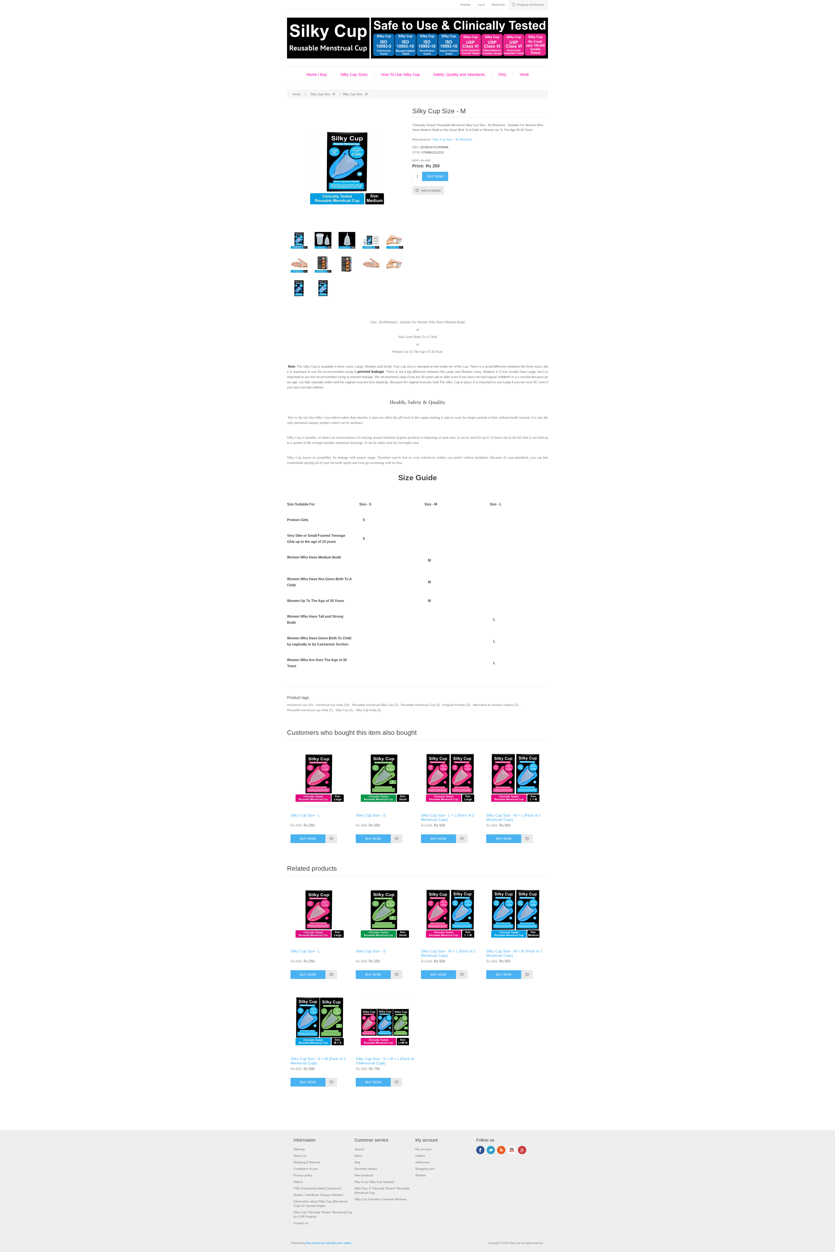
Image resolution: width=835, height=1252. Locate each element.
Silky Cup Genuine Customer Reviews (380, 1199)
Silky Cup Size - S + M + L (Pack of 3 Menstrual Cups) (385, 1061)
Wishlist (420, 1175)
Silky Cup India (366, 710)
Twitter (491, 1150)
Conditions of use (305, 1168)
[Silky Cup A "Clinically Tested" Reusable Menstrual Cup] (299, 240)
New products (363, 1175)
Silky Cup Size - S (371, 815)
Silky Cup (342, 710)
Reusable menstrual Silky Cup (372, 705)
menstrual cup (297, 705)
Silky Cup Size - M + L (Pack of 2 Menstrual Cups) (513, 817)
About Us (300, 1155)
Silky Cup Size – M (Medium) (452, 139)
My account (423, 1149)
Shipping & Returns (307, 1162)
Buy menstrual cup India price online (328, 1243)
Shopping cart (424, 1168)
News (358, 1155)
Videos (298, 1182)
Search (359, 1149)
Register (466, 4)
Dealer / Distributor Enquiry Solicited (318, 1195)
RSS (501, 1150)
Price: (418, 165)
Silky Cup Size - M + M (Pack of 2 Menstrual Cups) (514, 953)
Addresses (422, 1162)
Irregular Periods (453, 705)
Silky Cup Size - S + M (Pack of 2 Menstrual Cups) (318, 1061)
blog (357, 1162)
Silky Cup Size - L (305, 815)
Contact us (301, 1223)
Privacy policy (303, 1175)
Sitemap (299, 1149)
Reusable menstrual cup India (307, 710)
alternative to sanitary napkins (493, 705)
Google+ (522, 1150)
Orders (420, 1155)
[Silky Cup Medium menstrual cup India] (347, 264)
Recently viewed (365, 1168)
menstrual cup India (329, 705)
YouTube (512, 1150)
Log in (481, 4)
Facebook (480, 1150)
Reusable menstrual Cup (418, 705)
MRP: (416, 160)
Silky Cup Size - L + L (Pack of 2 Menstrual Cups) (447, 817)
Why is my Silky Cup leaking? (374, 1182)
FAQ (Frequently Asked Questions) (317, 1188)
